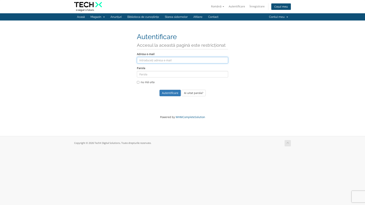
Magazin (96, 17)
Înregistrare (257, 6)
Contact (213, 17)
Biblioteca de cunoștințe (143, 17)
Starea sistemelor (176, 17)
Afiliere (197, 17)
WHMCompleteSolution (190, 117)
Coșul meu (281, 6)
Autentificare (237, 6)
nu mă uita (148, 82)
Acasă (81, 17)
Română (216, 6)
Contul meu (277, 17)
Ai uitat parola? (193, 93)
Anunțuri (116, 17)
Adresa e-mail (146, 54)
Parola (141, 68)
